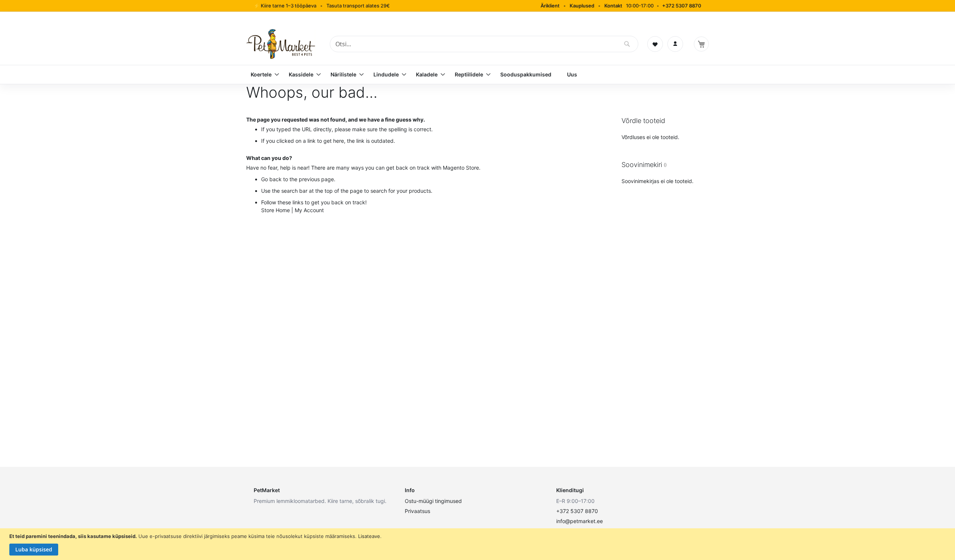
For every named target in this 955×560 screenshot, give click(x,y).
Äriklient (550, 6)
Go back (271, 179)
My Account (309, 210)
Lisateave (369, 536)
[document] (478, 544)
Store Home (275, 210)
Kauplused (582, 6)
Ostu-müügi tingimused (433, 501)
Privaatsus (417, 511)
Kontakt (613, 6)
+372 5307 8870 (681, 6)
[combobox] (484, 44)
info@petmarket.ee (579, 521)
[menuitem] (262, 74)
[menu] (477, 74)
